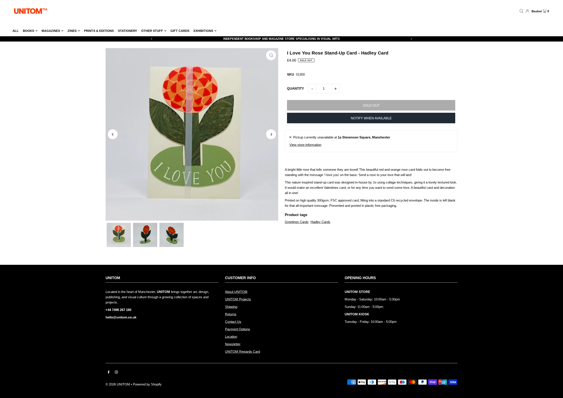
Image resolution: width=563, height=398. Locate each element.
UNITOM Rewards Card (242, 351)
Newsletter (232, 344)
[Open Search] (521, 11)
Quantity (295, 88)
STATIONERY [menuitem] (127, 31)
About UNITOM (236, 292)
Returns (230, 314)
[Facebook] (109, 372)
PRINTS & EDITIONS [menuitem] (99, 31)
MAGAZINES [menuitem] (51, 31)
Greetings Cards (297, 222)
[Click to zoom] (271, 55)
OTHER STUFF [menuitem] (152, 31)
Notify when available (371, 118)
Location (231, 336)
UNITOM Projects (238, 299)
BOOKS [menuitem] (28, 31)
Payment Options (237, 329)
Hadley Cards (320, 222)
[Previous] (152, 39)
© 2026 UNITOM (118, 384)
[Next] (411, 39)
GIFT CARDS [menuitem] (179, 31)
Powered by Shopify (147, 384)
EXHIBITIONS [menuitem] (203, 31)
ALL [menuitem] (16, 31)
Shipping (231, 307)
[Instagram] (116, 372)
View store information (305, 145)
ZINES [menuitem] (72, 31)
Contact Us (233, 321)
